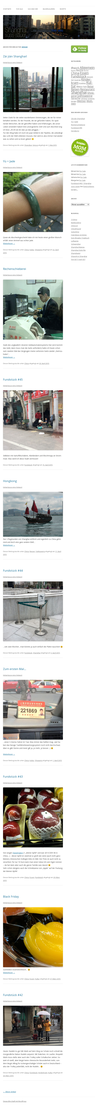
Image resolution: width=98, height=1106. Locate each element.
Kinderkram (42, 1072)
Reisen (32, 551)
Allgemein (87, 67)
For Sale (19, 9)
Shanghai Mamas (78, 247)
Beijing (79, 70)
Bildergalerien (49, 9)
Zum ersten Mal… (14, 669)
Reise (90, 86)
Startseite (7, 9)
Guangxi (77, 80)
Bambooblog (76, 222)
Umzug (35, 145)
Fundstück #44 (13, 570)
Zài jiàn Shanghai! (15, 56)
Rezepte (63, 9)
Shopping (38, 250)
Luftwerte (74, 241)
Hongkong (10, 481)
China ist (74, 226)
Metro (79, 86)
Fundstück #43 (13, 776)
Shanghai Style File (78, 250)
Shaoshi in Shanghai (79, 256)
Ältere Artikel (9, 1092)
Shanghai (28, 145)
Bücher (86, 70)
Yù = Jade (9, 161)
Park (85, 86)
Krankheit (82, 83)
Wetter (81, 101)
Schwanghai (76, 244)
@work (75, 68)
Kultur (32, 250)
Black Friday (11, 896)
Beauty (73, 70)
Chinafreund (76, 229)
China (26, 250)
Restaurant (87, 89)
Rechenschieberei (14, 269)
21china (74, 219)
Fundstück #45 (13, 379)
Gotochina (75, 232)
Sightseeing (40, 551)
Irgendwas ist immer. (79, 235)
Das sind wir (33, 9)
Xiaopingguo (18, 853)
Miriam (25, 47)
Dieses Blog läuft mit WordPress (14, 1101)
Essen (32, 877)
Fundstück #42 (13, 995)
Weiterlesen (9, 243)
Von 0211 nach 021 (78, 259)
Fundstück (28, 465)
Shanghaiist (75, 253)
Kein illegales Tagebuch (80, 238)
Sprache (75, 98)
